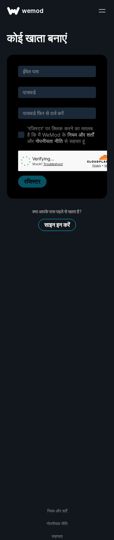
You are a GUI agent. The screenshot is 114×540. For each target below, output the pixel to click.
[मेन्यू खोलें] (102, 11)
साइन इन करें (57, 224)
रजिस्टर (32, 181)
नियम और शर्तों (80, 135)
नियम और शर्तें (57, 510)
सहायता (57, 536)
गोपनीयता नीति (49, 141)
